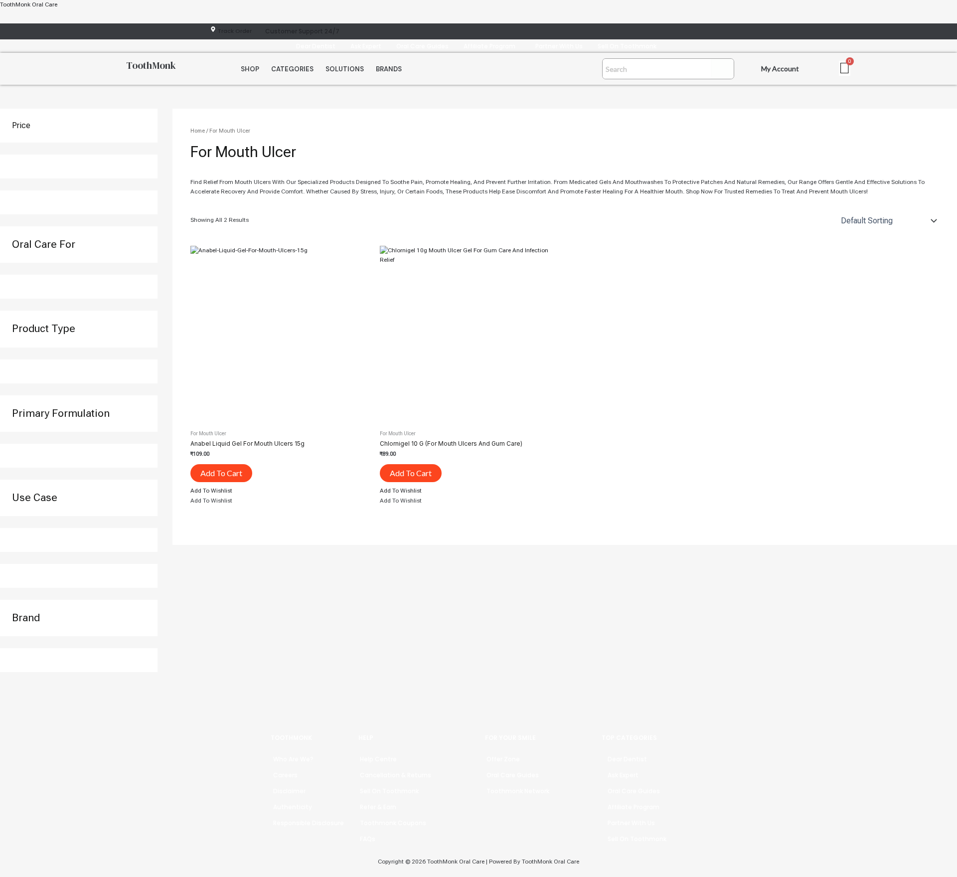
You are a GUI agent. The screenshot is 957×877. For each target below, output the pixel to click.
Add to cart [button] (221, 473)
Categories (292, 69)
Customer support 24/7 (302, 31)
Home (197, 131)
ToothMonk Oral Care (28, 4)
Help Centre (378, 759)
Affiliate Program (489, 46)
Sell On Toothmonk (627, 46)
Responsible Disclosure (308, 823)
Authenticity (292, 807)
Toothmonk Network (517, 791)
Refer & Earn (378, 807)
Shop (250, 69)
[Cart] (844, 68)
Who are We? (293, 759)
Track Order (235, 31)
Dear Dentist (315, 46)
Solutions (344, 69)
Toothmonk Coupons (393, 823)
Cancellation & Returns (395, 775)
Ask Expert (365, 46)
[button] (492, 46)
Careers (285, 775)
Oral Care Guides (422, 46)
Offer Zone (503, 759)
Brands (389, 69)
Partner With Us (559, 46)
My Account (780, 68)
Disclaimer (289, 791)
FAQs (367, 839)
